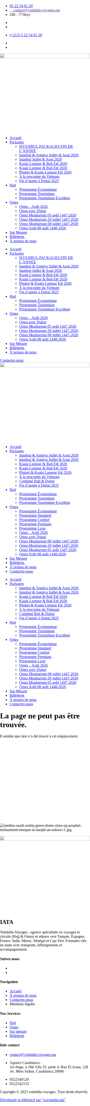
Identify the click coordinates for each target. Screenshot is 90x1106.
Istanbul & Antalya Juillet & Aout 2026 (48, 155)
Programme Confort (34, 520)
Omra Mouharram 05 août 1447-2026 (47, 215)
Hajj (13, 185)
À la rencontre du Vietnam (39, 176)
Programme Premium (35, 524)
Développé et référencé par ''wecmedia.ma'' (33, 1100)
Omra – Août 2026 (33, 207)
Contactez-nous (21, 571)
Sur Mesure (18, 232)
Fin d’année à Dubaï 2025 (39, 181)
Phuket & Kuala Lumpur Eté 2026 (45, 172)
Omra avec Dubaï (32, 211)
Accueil (15, 138)
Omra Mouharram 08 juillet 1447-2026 (48, 224)
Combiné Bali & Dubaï (36, 481)
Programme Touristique (37, 194)
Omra (14, 202)
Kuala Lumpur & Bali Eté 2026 (43, 164)
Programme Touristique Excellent (44, 198)
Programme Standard (35, 515)
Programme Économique (38, 189)
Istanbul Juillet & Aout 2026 (40, 159)
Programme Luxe (32, 528)
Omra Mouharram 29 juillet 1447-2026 (48, 219)
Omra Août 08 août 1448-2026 (42, 228)
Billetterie (17, 237)
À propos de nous (23, 241)
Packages (17, 142)
